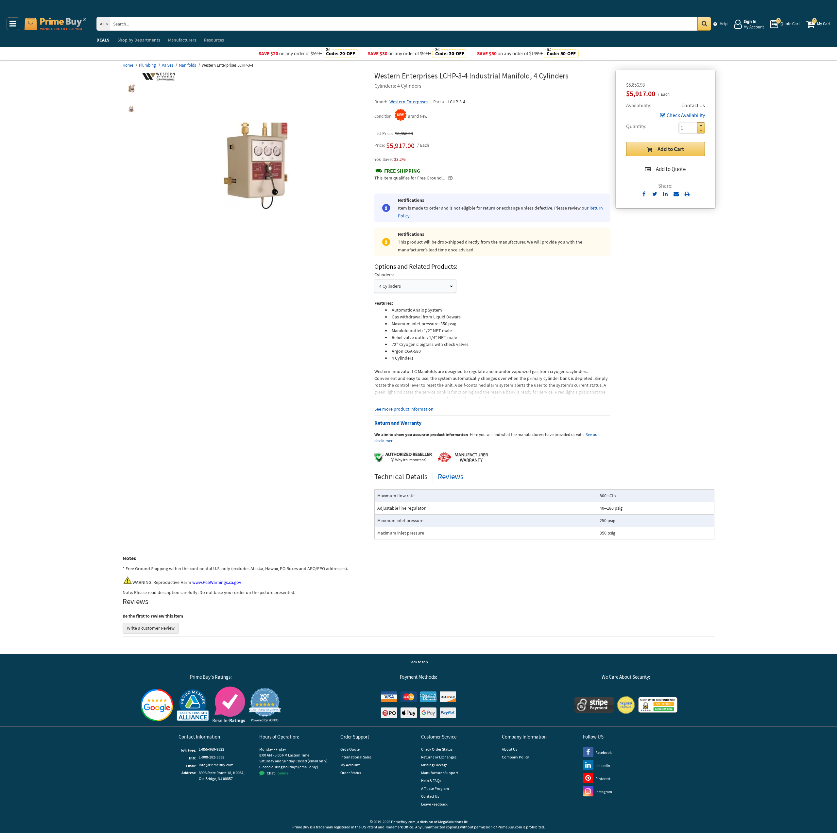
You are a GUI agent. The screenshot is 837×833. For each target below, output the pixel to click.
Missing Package (434, 764)
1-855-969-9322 (211, 749)
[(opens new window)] (131, 88)
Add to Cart (671, 149)
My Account (350, 764)
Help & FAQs (431, 780)
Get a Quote (350, 749)
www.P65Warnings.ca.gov (216, 582)
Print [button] (687, 194)
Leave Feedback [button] (434, 804)
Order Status (350, 772)
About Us (509, 749)
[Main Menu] (13, 23)
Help (723, 23)
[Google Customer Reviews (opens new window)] (157, 705)
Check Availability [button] (686, 115)
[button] (701, 125)
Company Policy (515, 757)
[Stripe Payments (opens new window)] (594, 705)
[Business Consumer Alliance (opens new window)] (193, 704)
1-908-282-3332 (211, 757)
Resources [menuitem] (214, 40)
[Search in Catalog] (704, 24)
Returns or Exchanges (438, 757)
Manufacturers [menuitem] (182, 40)
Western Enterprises (408, 102)
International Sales (355, 757)
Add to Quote (671, 169)
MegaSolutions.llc (453, 821)
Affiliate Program (435, 788)
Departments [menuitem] (138, 40)
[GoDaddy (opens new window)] (657, 705)
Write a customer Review (151, 628)
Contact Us (430, 796)
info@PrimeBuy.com (216, 764)
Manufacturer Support (439, 772)
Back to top (418, 661)
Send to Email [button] (676, 194)
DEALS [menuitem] (103, 40)
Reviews (451, 476)
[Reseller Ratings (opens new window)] (229, 705)
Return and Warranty (397, 422)
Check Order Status (437, 749)
